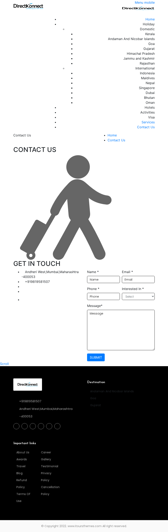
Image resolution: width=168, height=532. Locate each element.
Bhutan (149, 98)
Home (150, 19)
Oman (150, 102)
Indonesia (147, 73)
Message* (94, 306)
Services (148, 122)
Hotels (150, 107)
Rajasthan (147, 63)
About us (23, 452)
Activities (147, 112)
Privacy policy (46, 476)
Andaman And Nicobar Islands (131, 39)
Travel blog (20, 469)
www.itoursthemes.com (85, 526)
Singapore (147, 88)
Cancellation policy (48, 490)
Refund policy (21, 483)
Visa (151, 117)
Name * (93, 272)
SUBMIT (96, 357)
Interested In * (133, 289)
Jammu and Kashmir (139, 58)
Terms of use (23, 497)
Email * (127, 272)
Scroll (4, 364)
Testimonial (48, 466)
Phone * (93, 289)
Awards (21, 459)
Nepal (150, 83)
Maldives (148, 78)
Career (46, 452)
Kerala (150, 34)
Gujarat (149, 49)
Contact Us (146, 127)
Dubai (150, 93)
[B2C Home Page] (28, 6)
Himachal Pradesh (141, 53)
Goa (151, 44)
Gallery (46, 459)
